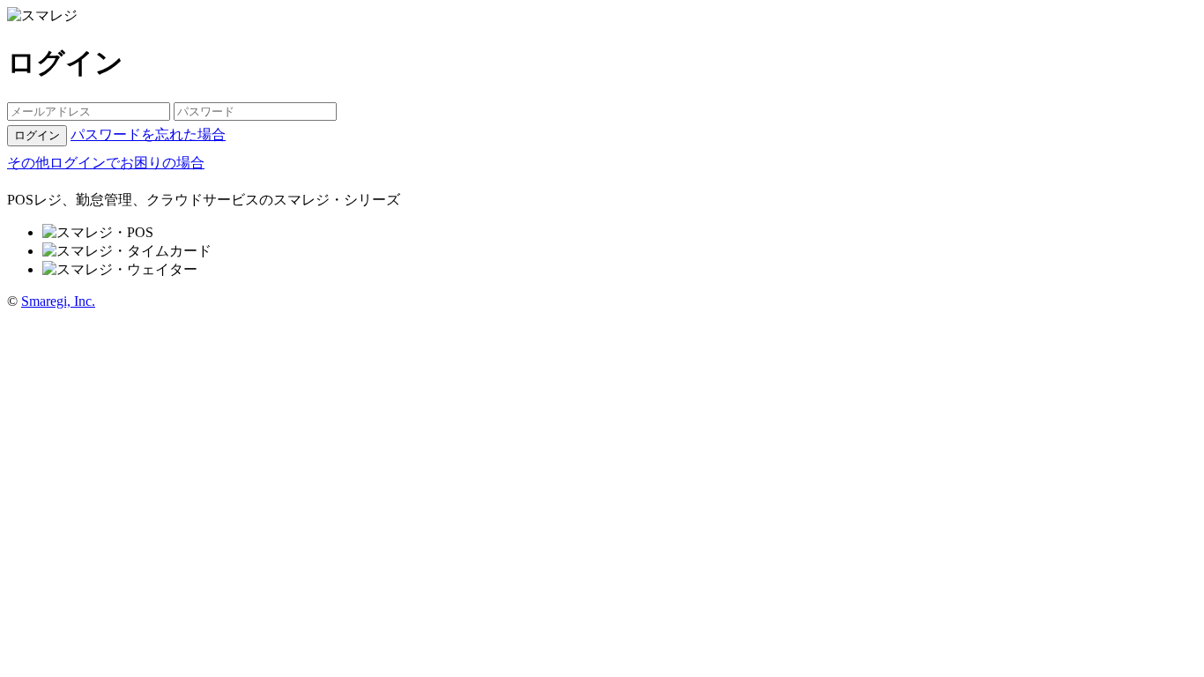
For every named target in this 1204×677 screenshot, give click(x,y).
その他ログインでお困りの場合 (105, 162)
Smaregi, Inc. (58, 301)
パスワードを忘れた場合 (148, 134)
